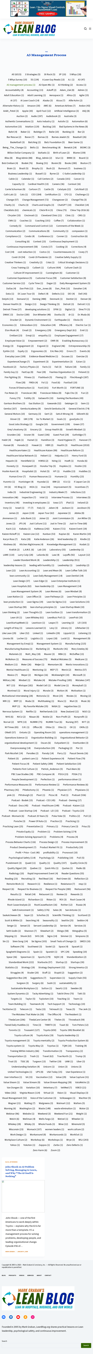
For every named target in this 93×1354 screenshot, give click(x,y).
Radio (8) (80, 868)
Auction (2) (22, 116)
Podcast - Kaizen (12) (73, 805)
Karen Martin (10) (82, 534)
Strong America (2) (78, 967)
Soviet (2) (50, 946)
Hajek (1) (19, 440)
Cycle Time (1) (36, 283)
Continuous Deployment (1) (63, 241)
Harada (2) (22, 445)
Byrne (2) (54, 173)
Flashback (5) (45, 377)
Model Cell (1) (43, 685)
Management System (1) (49, 643)
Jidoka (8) (79, 513)
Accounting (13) (35, 90)
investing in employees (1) (36, 502)
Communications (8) (39, 231)
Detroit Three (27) (12, 309)
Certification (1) (53, 194)
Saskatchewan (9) (12, 915)
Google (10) (42, 424)
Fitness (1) (29, 377)
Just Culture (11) (37, 523)
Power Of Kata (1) (38, 821)
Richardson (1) (35, 899)
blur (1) (59, 158)
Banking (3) (68, 132)
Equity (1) (23, 351)
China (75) (61, 210)
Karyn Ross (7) (10, 539)
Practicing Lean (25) (13, 826)
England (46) (58, 346)
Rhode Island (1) (16, 899)
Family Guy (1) (11, 372)
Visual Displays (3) (79, 1093)
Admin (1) (83, 90)
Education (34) (48, 325)
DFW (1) (57, 309)
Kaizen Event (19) (78, 529)
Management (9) (81, 638)
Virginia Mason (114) (30, 1093)
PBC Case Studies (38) (22, 774)
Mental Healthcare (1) (17, 670)
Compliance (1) (13, 236)
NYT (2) (85, 722)
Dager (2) (51, 283)
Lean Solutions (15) (79, 602)
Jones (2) (10, 523)
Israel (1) (19, 508)
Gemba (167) (10, 408)
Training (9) (81, 1046)
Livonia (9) (8, 638)
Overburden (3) (80, 743)
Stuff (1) (46, 972)
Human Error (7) (17, 476)
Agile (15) (84, 95)
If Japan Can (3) (82, 482)
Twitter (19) (55, 1061)
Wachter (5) (85, 1098)
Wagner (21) (14, 1103)
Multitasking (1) (46, 701)
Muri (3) (74, 701)
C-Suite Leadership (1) (74, 173)
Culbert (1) (38, 267)
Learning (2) (68, 623)
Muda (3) (29, 701)
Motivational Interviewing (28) (17, 696)
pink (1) (11, 795)
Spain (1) (37, 952)
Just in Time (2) (58, 523)
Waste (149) (45, 1108)
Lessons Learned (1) (36, 628)
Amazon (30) (33, 105)
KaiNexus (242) (41, 529)
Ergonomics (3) (39, 351)
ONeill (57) (10, 732)
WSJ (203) (83, 1140)
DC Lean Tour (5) (26, 294)
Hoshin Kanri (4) (10, 471)
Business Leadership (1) (20, 173)
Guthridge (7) (79, 435)
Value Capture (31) (79, 1077)
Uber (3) (81, 1061)
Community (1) (60, 231)
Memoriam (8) (55, 664)
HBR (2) (49, 445)
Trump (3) (80, 1056)
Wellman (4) (29, 1119)
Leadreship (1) (65, 565)
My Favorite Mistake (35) (36, 706)
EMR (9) (54, 341)
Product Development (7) (23, 847)
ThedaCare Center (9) (40, 1019)
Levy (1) (53, 628)
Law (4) (55, 555)
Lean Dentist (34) (74, 576)
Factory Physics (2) (29, 367)
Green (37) (79, 424)
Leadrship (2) (82, 565)
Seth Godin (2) (13, 931)
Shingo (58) (63, 931)
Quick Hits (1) (51, 868)
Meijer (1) (39, 664)
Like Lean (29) (9, 633)
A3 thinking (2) (65, 85)
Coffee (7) (59, 220)
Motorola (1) (42, 696)
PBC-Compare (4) (45, 774)
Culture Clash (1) (72, 267)
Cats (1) (24, 194)
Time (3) (37, 1025)
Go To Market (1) (44, 419)
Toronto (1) (14, 1030)
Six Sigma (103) (39, 941)
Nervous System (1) (12, 711)
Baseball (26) (79, 137)
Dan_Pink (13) (62, 288)
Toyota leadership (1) (68, 1035)
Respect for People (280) (58, 889)
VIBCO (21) (80, 1087)
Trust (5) (12, 1061)
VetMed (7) (66, 1087)
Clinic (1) (69, 215)
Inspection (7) (29, 497)
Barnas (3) (43, 137)
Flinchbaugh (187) (79, 377)
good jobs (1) (76, 419)
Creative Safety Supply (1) (68, 257)
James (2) (14, 513)
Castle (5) (49, 189)
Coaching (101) (42, 220)
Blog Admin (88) (24, 158)
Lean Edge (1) (40, 581)
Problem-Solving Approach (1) (30, 837)
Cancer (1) (79, 179)
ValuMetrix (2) (82, 1082)
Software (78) (17, 946)
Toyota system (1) (15, 1046)
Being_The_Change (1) (14, 147)
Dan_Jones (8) (44, 288)
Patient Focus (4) (20, 764)
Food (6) (56, 382)
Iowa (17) (58, 502)
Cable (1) (13, 179)
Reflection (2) (81, 878)
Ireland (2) (83, 502)
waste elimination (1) (65, 1108)
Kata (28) (26, 539)
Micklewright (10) (60, 675)
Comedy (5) (15, 226)
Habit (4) (6, 440)
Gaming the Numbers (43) (70, 398)
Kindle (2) (85, 539)
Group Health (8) (53, 429)
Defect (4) (43, 294)
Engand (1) (42, 346)
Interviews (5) (83, 497)
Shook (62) (25, 936)
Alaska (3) (48, 100)
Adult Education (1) (14, 95)
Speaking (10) (80, 952)
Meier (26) (26, 664)
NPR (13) (22, 722)
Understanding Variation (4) (26, 1066)
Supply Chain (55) (77, 978)
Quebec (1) (35, 868)
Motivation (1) (78, 690)
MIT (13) (11, 685)
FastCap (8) (27, 372)
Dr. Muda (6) (84, 314)
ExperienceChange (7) (19, 361)
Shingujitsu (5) (79, 931)
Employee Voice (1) (15, 341)
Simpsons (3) (82, 936)
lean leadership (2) (44, 586)
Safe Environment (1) (23, 910)
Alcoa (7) (60, 100)
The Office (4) (54, 1014)
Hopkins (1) (65, 466)
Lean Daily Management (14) (47, 576)
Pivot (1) (40, 795)
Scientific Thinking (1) (63, 915)
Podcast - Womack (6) (13, 816)
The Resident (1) (73, 1014)
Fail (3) (58, 367)
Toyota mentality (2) (43, 1040)
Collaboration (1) (76, 220)
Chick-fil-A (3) (46, 210)
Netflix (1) (31, 711)
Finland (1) (83, 372)
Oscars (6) (46, 743)
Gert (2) (48, 414)
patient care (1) (30, 758)
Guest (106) (44, 435)
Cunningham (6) (54, 273)
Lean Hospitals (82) (21, 586)
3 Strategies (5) (32, 74)
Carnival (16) (74, 184)
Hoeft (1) (69, 461)
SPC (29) (65, 952)
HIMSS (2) (43, 461)
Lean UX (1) (16, 617)
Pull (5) (80, 858)
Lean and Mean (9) (52, 570)
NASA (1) (56, 706)
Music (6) (85, 701)
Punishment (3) (14, 863)
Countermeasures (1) (64, 252)
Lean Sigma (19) (35, 602)
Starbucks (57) (44, 962)
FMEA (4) (33, 382)
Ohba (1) (50, 727)
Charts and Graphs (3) (43, 205)
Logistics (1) (37, 638)
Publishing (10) (65, 858)
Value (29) (61, 1077)
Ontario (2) (24, 732)
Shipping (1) (10, 936)
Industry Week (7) (58, 492)
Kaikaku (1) (25, 529)
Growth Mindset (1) (75, 429)
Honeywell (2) (29, 466)
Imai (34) (45, 487)
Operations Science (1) (16, 737)
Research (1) (33, 884)
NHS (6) (9, 717)
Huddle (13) (69, 471)
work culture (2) (76, 1129)
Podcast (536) (79, 795)
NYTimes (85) (11, 727)
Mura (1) (62, 701)
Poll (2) (87, 816)
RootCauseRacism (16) (45, 905)
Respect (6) (8, 889)
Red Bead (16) (46, 878)
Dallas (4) (11, 288)
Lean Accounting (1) (29, 570)
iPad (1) (70, 502)
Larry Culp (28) (25, 555)
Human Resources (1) (40, 476)
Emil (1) (84, 330)
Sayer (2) (28, 915)
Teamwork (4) (37, 1004)
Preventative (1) (35, 826)
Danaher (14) (80, 288)
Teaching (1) (63, 999)
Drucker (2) (15, 320)
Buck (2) (50, 168)
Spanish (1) (51, 952)
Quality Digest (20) (17, 868)
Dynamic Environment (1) (38, 320)
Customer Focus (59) (46, 278)
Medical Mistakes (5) (61, 659)
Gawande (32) (54, 403)
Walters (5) (79, 1103)
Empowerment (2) (37, 341)
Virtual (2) (49, 1093)
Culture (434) (54, 267)
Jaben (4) (53, 508)
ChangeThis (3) (79, 199)
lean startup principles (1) (43, 607)
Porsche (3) (19, 821)
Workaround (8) (38, 1134)
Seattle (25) (67, 920)
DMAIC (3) (8, 314)
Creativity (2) (35, 262)
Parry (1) (61, 753)
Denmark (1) (56, 299)
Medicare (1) (81, 659)
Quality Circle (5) (78, 863)
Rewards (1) (77, 894)
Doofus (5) (59, 314)
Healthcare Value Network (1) (21, 455)
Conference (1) (45, 236)
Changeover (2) (60, 199)
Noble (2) (47, 717)
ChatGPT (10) (64, 205)
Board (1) (83, 158)
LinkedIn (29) (53, 633)
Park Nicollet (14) (14, 753)
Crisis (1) (50, 262)
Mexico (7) (12, 675)
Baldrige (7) (39, 132)
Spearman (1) (27, 957)
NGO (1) (86, 711)
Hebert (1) (45, 455)
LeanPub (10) (76, 617)
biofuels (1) (44, 152)
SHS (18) (39, 936)
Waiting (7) (29, 1103)
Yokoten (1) (29, 1145)
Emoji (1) (30, 335)
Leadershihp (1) (51, 560)
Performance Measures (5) (18, 784)
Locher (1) (22, 638)
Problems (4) (56, 837)
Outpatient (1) (61, 743)
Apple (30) (27, 111)
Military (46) (9, 680)
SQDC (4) (58, 957)
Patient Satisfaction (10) (69, 764)
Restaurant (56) (82, 889)
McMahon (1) (12, 659)
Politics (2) (74, 816)
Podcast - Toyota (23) (73, 811)
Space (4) (63, 946)
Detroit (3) (68, 304)
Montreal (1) (13, 690)
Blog (7, 1162)
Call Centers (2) (45, 179)
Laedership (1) (76, 549)
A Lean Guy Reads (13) (53, 79)
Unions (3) (76, 1066)
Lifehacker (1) (82, 628)
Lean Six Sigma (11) (56, 602)
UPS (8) (39, 1072)
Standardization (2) (76, 957)
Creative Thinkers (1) (15, 262)
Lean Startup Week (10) (72, 607)
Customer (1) (72, 273)
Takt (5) (81, 993)
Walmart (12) (63, 1103)
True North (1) (64, 1056)
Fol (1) (44, 382)
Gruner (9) (29, 435)
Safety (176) (43, 910)
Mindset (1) (24, 680)
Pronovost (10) (70, 852)
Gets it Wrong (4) (64, 414)
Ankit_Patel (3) (11, 111)
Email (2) (26, 330)
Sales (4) (57, 910)
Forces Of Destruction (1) (21, 388)
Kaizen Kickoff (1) (11, 534)
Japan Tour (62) (46, 513)
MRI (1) (6, 701)
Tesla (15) (41, 1009)
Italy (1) (41, 508)
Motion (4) (62, 690)
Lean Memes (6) (53, 591)
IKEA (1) (33, 487)
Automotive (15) (13, 126)
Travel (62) (48, 1056)
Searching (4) (32, 920)
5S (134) (35, 79)
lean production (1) (13, 602)
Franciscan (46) (29, 393)
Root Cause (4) (77, 899)
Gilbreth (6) (82, 414)
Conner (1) (62, 236)
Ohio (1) (62, 727)
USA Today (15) (54, 1072)
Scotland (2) (84, 915)
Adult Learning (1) (36, 95)
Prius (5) (86, 826)
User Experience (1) (75, 1072)
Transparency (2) (74, 1051)
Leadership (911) (71, 560)
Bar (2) (81, 132)
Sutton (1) (47, 988)
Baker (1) (25, 132)
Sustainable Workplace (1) (24, 988)
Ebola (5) (78, 320)
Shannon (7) (30, 931)
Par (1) (79, 748)
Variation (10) (33, 1087)
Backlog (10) (49, 126)
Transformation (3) (52, 1051)
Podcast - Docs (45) (18, 805)
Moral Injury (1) (31, 690)
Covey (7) (83, 252)
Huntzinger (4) (26, 482)
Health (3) (62, 445)
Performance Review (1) (47, 784)
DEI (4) (71, 294)
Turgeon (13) (39, 1061)
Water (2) (84, 1108)
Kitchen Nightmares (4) (31, 544)
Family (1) (85, 367)
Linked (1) (38, 633)
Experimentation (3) (62, 361)
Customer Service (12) (14, 283)
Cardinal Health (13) (38, 184)
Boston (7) (85, 163)
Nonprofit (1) (80, 717)
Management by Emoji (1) (20, 643)
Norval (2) (9, 722)
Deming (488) (39, 299)
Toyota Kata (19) (44, 1035)
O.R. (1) (25, 727)
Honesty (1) (12, 466)
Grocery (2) (35, 429)
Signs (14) (52, 936)
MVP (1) (16, 706)
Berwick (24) (70, 147)
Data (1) (10, 294)
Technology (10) (76, 1004)
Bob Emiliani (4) (10, 163)
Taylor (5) (30, 999)
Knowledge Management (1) (61, 544)
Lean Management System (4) (26, 591)
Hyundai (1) (43, 482)
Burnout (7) (64, 168)
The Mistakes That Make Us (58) (28, 1014)
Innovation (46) (10, 497)
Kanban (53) (49, 534)
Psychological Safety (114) (22, 858)
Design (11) (30, 304)
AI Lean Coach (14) (30, 100)
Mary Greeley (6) (79, 649)
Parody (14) (48, 753)
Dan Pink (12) (26, 288)
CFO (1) (68, 194)
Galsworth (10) (45, 398)
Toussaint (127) (32, 1030)
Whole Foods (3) (46, 1124)
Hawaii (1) (37, 445)
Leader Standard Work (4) (26, 560)
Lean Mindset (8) (73, 591)
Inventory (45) (12, 502)
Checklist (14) (82, 205)
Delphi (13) (7, 299)
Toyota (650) (49, 1030)
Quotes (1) (67, 868)
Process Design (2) (48, 842)
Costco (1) (44, 252)
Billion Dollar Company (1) (20, 152)
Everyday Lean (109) (15, 356)
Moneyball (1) (79, 685)
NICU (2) (21, 717)
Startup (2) (61, 962)
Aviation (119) (32, 126)
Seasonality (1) (50, 920)
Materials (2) (15, 654)
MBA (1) (62, 654)
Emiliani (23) (16, 335)
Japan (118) (28, 513)
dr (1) (71, 314)
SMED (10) (85, 941)
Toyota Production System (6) (73, 1040)
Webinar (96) (12, 1113)
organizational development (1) (21, 743)
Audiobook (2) (53, 116)
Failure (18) (70, 367)
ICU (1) (66, 482)
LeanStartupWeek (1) (17, 623)
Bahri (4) (12, 132)
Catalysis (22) (64, 189)
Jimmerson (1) (9, 518)
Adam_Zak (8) (67, 90)
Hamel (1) (32, 440)
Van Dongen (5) (15, 1087)
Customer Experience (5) (19, 278)
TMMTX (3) (50, 1025)
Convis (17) (46, 247)
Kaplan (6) (64, 534)
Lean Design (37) (21, 581)
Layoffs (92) (69, 555)
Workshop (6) (37, 1140)
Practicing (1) (72, 821)
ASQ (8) (86, 111)
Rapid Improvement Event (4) (42, 873)
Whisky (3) (29, 1124)
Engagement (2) (25, 346)
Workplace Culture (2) (16, 1140)
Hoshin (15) (80, 466)
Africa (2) (71, 95)
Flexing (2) (61, 377)
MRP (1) (18, 701)
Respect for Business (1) (30, 889)
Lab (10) (42, 549)
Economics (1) (9, 325)
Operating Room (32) (45, 732)
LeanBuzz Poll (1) (56, 617)
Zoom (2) (55, 1150)
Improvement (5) (62, 487)
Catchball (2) (81, 189)
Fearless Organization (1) (62, 372)
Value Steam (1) (12, 1082)
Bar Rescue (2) (14, 137)
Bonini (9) (56, 163)
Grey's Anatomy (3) (17, 429)
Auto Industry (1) (45, 121)
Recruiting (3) (28, 878)
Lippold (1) (69, 633)
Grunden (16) (13, 435)
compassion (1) (79, 231)
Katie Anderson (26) (44, 539)
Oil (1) (73, 727)
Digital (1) (70, 309)
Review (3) (62, 894)
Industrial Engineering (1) (32, 492)
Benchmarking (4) (51, 147)
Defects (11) (58, 294)
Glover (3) (15, 419)
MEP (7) (54, 670)
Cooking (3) (62, 247)
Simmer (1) (66, 936)
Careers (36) (58, 184)
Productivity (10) (74, 847)
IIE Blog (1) (20, 487)
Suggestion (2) (75, 972)
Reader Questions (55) (73, 873)
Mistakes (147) (82, 680)
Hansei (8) (9, 445)
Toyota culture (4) (23, 1035)
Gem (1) (85, 403)
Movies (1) (71, 696)
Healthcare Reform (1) (72, 450)
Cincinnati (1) (31, 215)
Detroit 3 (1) (84, 304)
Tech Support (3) (56, 1004)
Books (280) (71, 163)
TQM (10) (66, 1046)
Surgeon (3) (23, 983)
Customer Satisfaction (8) (73, 278)
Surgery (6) (37, 983)
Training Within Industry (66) (24, 1051)
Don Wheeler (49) (42, 314)
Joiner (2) (44, 518)
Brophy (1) (37, 168)
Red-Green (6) (64, 878)
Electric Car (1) (83, 325)
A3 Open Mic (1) (46, 85)
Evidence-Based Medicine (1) (43, 356)
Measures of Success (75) (34, 659)
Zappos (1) (44, 1145)
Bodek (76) (27, 163)
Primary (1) (52, 826)
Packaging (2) (65, 748)
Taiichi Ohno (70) (65, 993)
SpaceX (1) (77, 946)
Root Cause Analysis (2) (19, 905)
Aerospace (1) (56, 95)
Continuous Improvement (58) (22, 247)
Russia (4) (81, 905)
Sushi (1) (51, 983)
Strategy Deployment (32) (51, 967)
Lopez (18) (51, 638)
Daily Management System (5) (75, 283)
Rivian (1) (51, 899)
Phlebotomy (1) (31, 790)
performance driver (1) (69, 779)
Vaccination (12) (44, 1077)
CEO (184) (36, 194)
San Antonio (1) (73, 910)
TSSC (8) (24, 1061)
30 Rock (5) (49, 74)
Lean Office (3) (34, 596)
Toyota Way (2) (35, 1046)
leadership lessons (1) (15, 565)
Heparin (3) (11, 461)
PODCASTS (12, 1276)
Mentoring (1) (39, 670)
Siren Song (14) (20, 941)
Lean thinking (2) (11, 612)
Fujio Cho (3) (71, 393)
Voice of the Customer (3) (43, 1098)
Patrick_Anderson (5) (52, 769)
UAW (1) (69, 1061)
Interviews (14, 1162)
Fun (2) (84, 393)
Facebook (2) (9, 367)
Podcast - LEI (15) (49, 811)
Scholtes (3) (43, 915)
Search (4, 1341)
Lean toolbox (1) (54, 612)
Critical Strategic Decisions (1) (73, 262)
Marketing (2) (43, 649)
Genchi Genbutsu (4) (54, 408)
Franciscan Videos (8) (50, 393)
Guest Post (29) (61, 435)
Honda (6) (82, 461)
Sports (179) (44, 957)
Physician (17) (64, 790)
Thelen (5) (59, 1019)
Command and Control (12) (39, 226)
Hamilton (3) (47, 440)
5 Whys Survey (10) (17, 79)
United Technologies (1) (20, 1072)
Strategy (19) (28, 967)
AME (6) (47, 105)
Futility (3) (29, 398)
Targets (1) (16, 999)
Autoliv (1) (63, 121)
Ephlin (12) (8, 351)
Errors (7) (71, 351)
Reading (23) (11, 878)
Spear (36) (12, 957)
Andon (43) (84, 105)
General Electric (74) (79, 408)
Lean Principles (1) (76, 596)
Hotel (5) (44, 471)
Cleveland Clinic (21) (51, 215)
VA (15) (29, 1077)
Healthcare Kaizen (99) (45, 450)
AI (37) (14, 100)
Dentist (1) (71, 299)
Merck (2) (66, 670)
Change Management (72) (35, 199)
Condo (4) (30, 236)
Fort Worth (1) (59, 388)
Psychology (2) (46, 858)
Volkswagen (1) (67, 1098)
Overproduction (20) (44, 748)
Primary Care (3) (70, 826)
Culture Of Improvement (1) (28, 273)
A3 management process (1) (21, 85)
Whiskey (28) (14, 1124)
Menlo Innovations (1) (77, 664)
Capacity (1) (18, 184)
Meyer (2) (26, 675)
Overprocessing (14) (20, 748)
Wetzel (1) (63, 1119)
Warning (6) (10, 1108)
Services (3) (80, 925)
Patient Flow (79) (76, 758)
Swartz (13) (61, 988)
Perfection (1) (48, 779)
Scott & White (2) (13, 920)
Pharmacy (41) (11, 790)
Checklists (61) (11, 210)
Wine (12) (63, 1124)
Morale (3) (48, 690)
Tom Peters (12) (80, 1025)
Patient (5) (13, 758)
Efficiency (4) (65, 325)
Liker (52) (24, 633)
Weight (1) (81, 1113)
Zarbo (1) (58, 1145)
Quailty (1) (44, 863)
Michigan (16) (41, 675)
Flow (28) (20, 382)
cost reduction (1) (27, 252)
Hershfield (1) (28, 461)
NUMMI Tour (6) (54, 722)
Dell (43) (82, 294)
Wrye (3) (70, 1140)
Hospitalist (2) (29, 471)
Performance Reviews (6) (75, 784)
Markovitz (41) (60, 649)
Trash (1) (34, 1056)
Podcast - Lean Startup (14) (23, 811)
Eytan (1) (80, 361)
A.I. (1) (71, 79)
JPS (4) (22, 523)
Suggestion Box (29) (16, 978)
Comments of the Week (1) (69, 226)
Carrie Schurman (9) (15, 189)
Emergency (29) (43, 330)
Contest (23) (39, 241)
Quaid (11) (30, 863)
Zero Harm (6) (40, 1150)
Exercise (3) (82, 356)
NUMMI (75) (36, 722)
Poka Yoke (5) (59, 816)
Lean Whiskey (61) (35, 617)
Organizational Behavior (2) (74, 737)
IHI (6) (7, 487)
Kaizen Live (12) (31, 534)
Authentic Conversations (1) (19, 121)
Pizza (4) (53, 795)
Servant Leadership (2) (45, 925)
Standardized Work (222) (21, 962)
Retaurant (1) (46, 894)
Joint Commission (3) (63, 518)
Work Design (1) (18, 1134)
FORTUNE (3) (77, 388)
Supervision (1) (57, 978)
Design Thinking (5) (50, 304)
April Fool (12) (43, 111)
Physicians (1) (82, 790)
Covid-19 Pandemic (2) (40, 257)
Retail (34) (30, 894)
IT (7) (30, 508)
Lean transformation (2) (78, 612)
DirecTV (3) (84, 309)
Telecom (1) (26, 1009)
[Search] (85, 28)
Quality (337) (60, 863)
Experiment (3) (40, 361)
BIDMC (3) (85, 147)
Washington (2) (27, 1108)
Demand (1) (23, 299)
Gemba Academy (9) (30, 408)
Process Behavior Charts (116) (21, 842)
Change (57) (12, 199)
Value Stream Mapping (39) (58, 1082)
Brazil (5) (23, 168)
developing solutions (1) (37, 309)
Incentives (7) (82, 487)
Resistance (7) (68, 884)
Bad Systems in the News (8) (73, 126)
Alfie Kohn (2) (75, 100)
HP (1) (56, 471)
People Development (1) (24, 779)
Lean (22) (11, 570)
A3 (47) (81, 79)
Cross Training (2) (20, 267)
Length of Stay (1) (13, 628)
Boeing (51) (42, 163)
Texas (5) (70, 1009)
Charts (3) (23, 205)
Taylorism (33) (46, 999)
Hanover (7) (85, 440)
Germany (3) (34, 414)
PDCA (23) (63, 774)
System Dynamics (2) (18, 993)
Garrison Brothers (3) (14, 403)
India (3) (12, 492)
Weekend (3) (44, 1113)
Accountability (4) (14, 90)
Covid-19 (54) (18, 257)
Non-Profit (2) (63, 717)
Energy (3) (8, 346)
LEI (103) (82, 623)
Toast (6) (63, 1025)
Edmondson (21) (28, 325)
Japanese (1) (64, 513)
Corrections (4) (78, 247)
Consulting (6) (22, 241)
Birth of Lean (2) (61, 152)
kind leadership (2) (67, 539)
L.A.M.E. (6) (28, 549)
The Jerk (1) (85, 1009)
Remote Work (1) (15, 884)
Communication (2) (15, 231)
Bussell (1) (40, 173)
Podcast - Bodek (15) (22, 800)
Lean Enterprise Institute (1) (65, 581)
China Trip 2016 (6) (79, 210)
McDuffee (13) (77, 654)
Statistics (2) (11, 967)
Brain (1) (11, 168)
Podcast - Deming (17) (70, 800)
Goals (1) (61, 419)
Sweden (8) (76, 988)
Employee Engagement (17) (69, 335)
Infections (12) (78, 492)
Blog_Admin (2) (44, 158)
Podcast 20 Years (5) (38, 816)
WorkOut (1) (76, 1134)
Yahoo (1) (15, 1145)
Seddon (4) (82, 920)
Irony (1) (7, 508)
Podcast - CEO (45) (45, 800)
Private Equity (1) (25, 831)
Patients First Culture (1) (25, 769)
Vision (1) (61, 1093)
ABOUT (39, 1276)
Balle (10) (54, 132)
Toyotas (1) (52, 1046)
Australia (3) (70, 116)
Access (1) (81, 85)
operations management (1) (73, 732)
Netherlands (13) (48, 711)
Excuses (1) (67, 356)
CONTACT (48, 1276)
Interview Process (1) (62, 497)
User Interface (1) (13, 1077)
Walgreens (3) (46, 1103)
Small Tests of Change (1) (63, 941)
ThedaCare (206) (16, 1019)
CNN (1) (12, 220)
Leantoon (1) (38, 623)
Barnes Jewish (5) (60, 137)
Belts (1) (34, 147)
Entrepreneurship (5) (79, 346)
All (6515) (16, 74)
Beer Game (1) (75, 142)
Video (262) (10, 1093)
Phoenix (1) (48, 790)
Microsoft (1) (79, 675)
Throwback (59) (76, 1019)
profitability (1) (51, 852)
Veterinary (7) (50, 1087)
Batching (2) (34, 142)
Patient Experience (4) (53, 758)
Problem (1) (44, 831)
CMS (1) (81, 215)
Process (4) (72, 837)
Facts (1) (46, 367)
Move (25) (58, 696)
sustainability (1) (67, 983)
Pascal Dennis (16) (79, 753)
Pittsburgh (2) (25, 795)
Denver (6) (86, 299)
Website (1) (28, 1113)
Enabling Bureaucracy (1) (75, 341)
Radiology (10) (16, 873)
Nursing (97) (72, 722)
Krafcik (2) (14, 549)
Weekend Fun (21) (63, 1113)
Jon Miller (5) (84, 518)
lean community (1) (20, 576)
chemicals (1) (29, 210)
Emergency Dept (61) (65, 330)
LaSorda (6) (42, 555)
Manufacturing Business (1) (18, 649)
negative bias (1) (72, 706)
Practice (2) (56, 821)
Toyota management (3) (17, 1040)
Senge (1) (12, 925)
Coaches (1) (25, 220)
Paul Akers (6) (73, 769)
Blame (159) (79, 152)
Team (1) (77, 999)
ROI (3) (62, 899)
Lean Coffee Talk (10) (76, 570)
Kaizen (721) (59, 529)
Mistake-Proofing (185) (60, 680)
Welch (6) (14, 1119)
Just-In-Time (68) (78, 523)
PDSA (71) (77, 774)
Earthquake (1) (62, 320)
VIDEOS (21, 1276)
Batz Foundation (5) (54, 142)
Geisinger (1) (71, 403)
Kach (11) (11, 529)
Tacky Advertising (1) (42, 993)
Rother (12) (66, 905)
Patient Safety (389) (43, 764)
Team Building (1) (17, 1004)
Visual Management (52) (14, 1098)
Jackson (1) (67, 508)
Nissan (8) (34, 717)
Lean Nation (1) (15, 596)
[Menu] (90, 29)
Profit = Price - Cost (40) (28, 852)
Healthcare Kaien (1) (19, 450)
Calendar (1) (28, 179)
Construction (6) (79, 236)
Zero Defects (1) (74, 1145)
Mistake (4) (39, 680)
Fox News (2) (11, 393)
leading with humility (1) (41, 565)
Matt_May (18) (32, 654)
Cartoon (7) (34, 189)
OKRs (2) (83, 727)
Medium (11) (11, 664)
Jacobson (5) (83, 508)
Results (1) (15, 894)
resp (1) (82, 884)
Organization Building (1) (44, 737)
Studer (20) (33, 972)
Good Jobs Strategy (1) (20, 424)
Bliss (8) (8, 158)
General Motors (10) (15, 414)
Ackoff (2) (51, 90)
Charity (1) (9, 205)
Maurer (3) (49, 654)
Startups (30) (77, 962)
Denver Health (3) (12, 304)
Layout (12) (84, 555)
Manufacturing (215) (75, 643)
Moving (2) (85, 696)
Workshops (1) (55, 1140)
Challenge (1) (82, 194)
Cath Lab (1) (10, 194)
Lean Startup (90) (18, 607)
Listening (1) (84, 633)
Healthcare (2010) (80, 445)
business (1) (80, 168)
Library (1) (66, 628)
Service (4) (65, 925)
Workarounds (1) (58, 1134)
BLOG (4, 1276)
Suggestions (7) (38, 978)
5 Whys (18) (75, 74)
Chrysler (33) (14, 215)
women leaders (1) (54, 1129)
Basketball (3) (17, 142)
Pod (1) (64, 795)
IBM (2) (56, 482)
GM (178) (28, 419)
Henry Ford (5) (79, 455)
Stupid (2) (59, 972)
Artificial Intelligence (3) (66, 111)
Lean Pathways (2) (54, 596)
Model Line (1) (61, 685)
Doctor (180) (23, 314)
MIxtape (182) (26, 685)
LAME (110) (8, 555)
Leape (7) (53, 623)
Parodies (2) (32, 753)
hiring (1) (56, 461)
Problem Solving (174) (65, 831)
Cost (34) (9, 252)
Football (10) (70, 382)
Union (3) (62, 1066)
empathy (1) (44, 335)
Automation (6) (80, 121)
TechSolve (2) (9, 1009)
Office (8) (37, 727)
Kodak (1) (84, 544)
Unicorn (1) (48, 1066)
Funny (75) (15, 398)
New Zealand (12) (70, 711)
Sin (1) (6, 941)
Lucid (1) (65, 638)
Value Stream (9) (31, 1082)
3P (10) (62, 74)
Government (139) (60, 424)
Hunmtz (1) (9, 482)
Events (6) (85, 351)
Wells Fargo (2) (46, 1119)
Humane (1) (61, 476)
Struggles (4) (17, 972)
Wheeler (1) (77, 1119)
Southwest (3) (35, 946)
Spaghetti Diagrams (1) (18, 952)
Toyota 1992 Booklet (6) (72, 1030)
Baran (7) (29, 137)
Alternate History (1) (13, 105)
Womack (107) (34, 1129)
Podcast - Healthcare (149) (45, 805)
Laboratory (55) (58, 549)
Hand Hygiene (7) (66, 440)
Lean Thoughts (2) (32, 612)
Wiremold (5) (78, 1124)
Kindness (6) (10, 544)
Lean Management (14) (69, 586)
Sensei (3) (25, 925)
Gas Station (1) (36, 403)
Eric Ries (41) (56, 351)
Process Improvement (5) (74, 842)
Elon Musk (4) (12, 330)
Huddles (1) (85, 471)
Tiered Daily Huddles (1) (16, 1025)
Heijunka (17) (61, 455)
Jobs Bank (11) (28, 518)
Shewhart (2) (46, 931)
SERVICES (30, 1276)
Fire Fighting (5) (13, 377)
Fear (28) (41, 372)
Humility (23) (77, 476)
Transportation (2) (16, 1056)
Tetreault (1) (55, 1009)
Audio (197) (37, 116)
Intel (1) (44, 497)
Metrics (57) (81, 670)
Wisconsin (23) (16, 1129)
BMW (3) (71, 158)
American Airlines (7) (65, 105)
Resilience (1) (50, 884)
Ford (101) (43, 388)
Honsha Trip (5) (48, 466)
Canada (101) (63, 179)
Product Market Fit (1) (51, 847)
